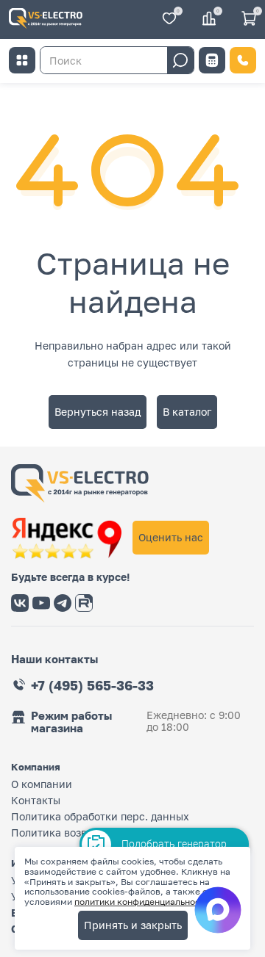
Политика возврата (60, 832)
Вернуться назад (97, 411)
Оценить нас (170, 537)
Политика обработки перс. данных (100, 816)
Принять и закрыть (133, 925)
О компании (41, 784)
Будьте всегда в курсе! (70, 577)
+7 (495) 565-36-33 (92, 685)
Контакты (35, 800)
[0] (169, 19)
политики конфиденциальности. (143, 901)
